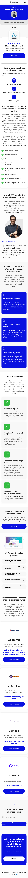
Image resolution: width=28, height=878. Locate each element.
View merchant (14, 659)
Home (6, 23)
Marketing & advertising (17, 23)
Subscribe (14, 859)
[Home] (14, 2)
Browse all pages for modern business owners (13, 824)
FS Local (18, 875)
